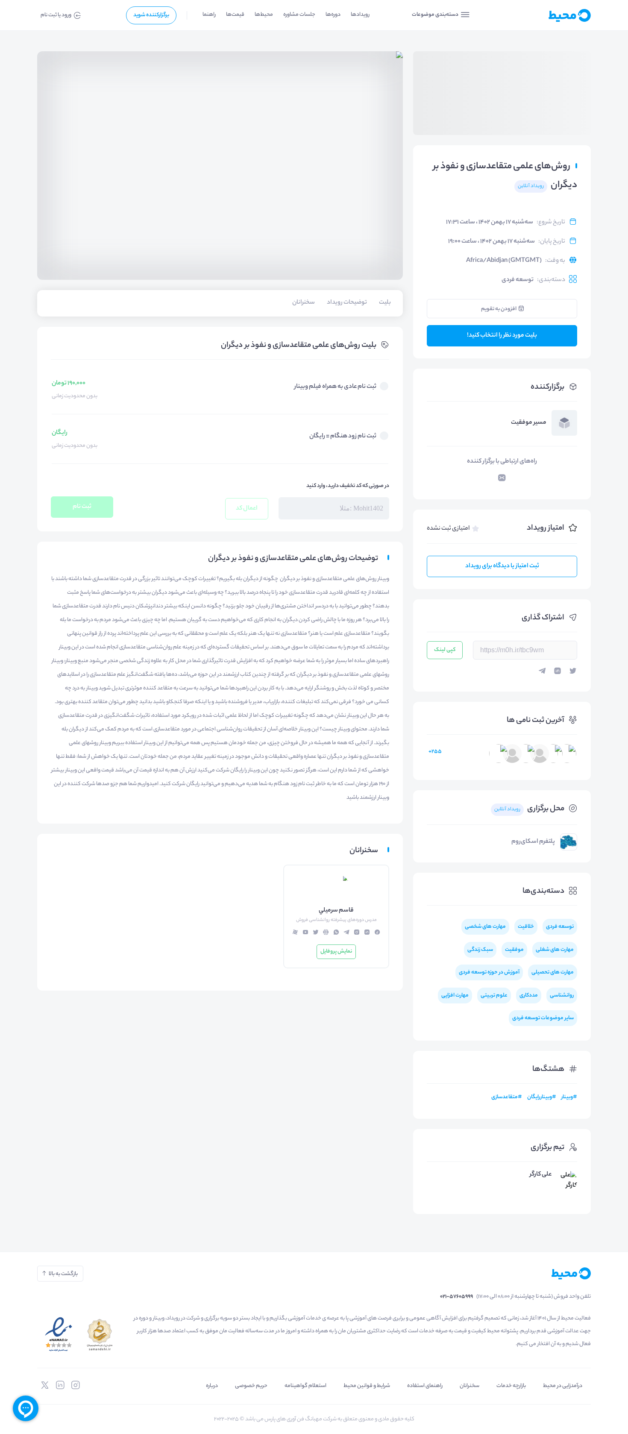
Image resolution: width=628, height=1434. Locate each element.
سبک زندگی (480, 949)
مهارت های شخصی (485, 926)
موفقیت (514, 949)
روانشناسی (562, 995)
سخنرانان (469, 1385)
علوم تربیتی (494, 995)
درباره (212, 1385)
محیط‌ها (264, 14)
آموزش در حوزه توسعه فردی (489, 972)
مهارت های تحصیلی (552, 972)
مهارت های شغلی (555, 949)
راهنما (209, 14)
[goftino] (25, 1408)
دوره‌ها (333, 14)
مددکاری (528, 995)
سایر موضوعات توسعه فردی (543, 1018)
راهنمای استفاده (425, 1385)
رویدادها (360, 14)
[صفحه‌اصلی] (549, 15)
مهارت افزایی (455, 995)
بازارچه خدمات (511, 1385)
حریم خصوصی (251, 1385)
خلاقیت (526, 926)
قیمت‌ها (235, 14)
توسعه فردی (518, 280)
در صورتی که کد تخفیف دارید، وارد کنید (347, 485)
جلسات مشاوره (299, 14)
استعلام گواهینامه (305, 1385)
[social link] (75, 1385)
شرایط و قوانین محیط (366, 1385)
